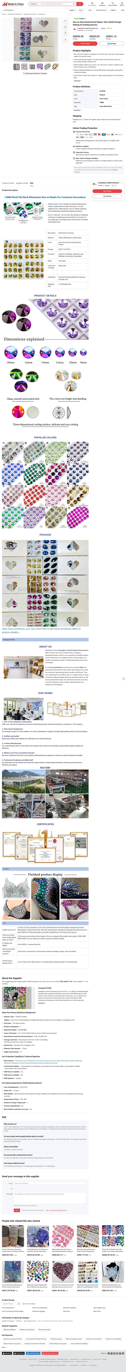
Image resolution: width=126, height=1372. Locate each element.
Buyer (81, 10)
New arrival (97, 1311)
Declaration (84, 1365)
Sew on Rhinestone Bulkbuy (79, 1344)
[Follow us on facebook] (109, 1353)
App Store (7, 1353)
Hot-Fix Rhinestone (8, 1308)
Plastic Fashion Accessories (12, 1344)
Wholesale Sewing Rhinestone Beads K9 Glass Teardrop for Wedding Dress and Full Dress (86, 1251)
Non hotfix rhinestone (44, 1061)
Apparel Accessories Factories (13, 1339)
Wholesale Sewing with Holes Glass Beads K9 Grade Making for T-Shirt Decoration (87, 1287)
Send (16, 1210)
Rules (122, 10)
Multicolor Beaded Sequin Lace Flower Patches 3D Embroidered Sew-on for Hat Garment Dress (111, 1287)
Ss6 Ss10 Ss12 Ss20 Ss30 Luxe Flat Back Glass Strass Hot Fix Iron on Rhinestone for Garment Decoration (63, 1287)
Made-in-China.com (54, 1361)
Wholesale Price (74, 1359)
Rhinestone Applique (38, 1311)
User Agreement (73, 1365)
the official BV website (47, 981)
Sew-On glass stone (100, 1308)
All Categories (9, 10)
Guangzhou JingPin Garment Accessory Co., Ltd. (88, 28)
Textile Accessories (56, 1339)
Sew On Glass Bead (57, 1061)
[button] (74, 4)
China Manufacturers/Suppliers (47, 1359)
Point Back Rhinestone (50, 1063)
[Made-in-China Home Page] (12, 4)
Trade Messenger (33, 1353)
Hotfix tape (78, 1061)
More (3, 1347)
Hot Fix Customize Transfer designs (13, 1311)
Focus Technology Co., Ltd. (49, 1365)
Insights (104, 1359)
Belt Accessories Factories (74, 1339)
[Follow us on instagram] (114, 1353)
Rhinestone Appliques (11, 1063)
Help (89, 10)
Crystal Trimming (24, 1063)
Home (4, 14)
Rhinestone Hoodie (44, 1329)
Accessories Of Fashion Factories (36, 1339)
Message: (10, 1194)
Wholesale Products (63, 1359)
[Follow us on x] (112, 1353)
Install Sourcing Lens (51, 1353)
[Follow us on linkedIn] (123, 1353)
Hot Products (23, 1359)
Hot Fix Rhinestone (29, 1061)
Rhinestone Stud (36, 1063)
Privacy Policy (93, 1365)
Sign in (122, 5)
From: (11, 1183)
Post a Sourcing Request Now (56, 1210)
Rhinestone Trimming (69, 1308)
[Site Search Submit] (79, 4)
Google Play (19, 1353)
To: (12, 1189)
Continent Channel (86, 1359)
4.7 (101, 185)
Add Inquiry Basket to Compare (36, 73)
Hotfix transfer (69, 1061)
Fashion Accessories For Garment (35, 1344)
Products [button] (34, 4)
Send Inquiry (85, 43)
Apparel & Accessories (14, 14)
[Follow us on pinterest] (120, 1353)
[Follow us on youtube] (117, 1353)
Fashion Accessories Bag (113, 1339)
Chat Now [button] (113, 44)
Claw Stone (66, 1311)
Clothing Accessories (29, 14)
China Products (33, 1359)
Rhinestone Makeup (10, 1329)
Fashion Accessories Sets (93, 1339)
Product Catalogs (29, 1304)
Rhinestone (41, 14)
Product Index (96, 1359)
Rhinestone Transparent (27, 1329)
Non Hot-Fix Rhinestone (39, 1308)
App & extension (101, 10)
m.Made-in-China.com (68, 1361)
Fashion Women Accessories (58, 1344)
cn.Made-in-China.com (82, 1361)
